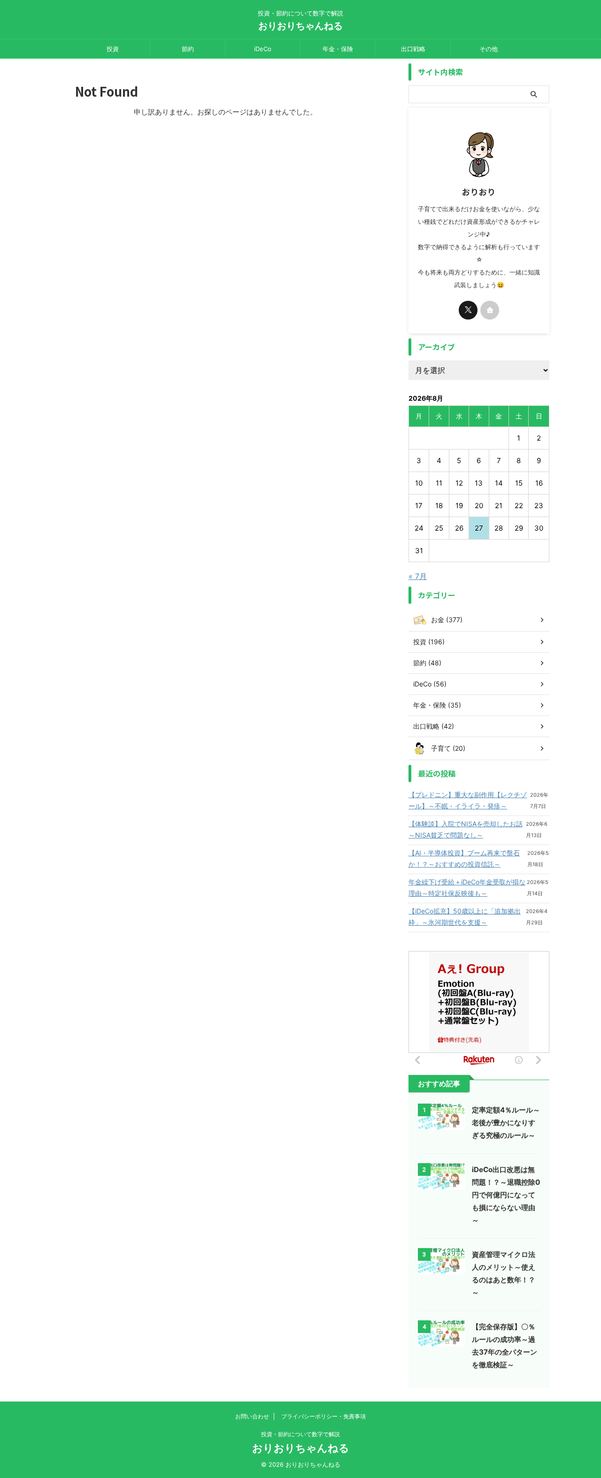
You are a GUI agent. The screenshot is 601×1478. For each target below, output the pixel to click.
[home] (489, 310)
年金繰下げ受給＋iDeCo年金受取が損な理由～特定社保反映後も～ (466, 887)
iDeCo (262, 49)
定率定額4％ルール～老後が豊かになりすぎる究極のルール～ (506, 1122)
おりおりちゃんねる (300, 25)
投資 (113, 49)
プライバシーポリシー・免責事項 (323, 1416)
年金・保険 (338, 49)
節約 (188, 49)
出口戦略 (413, 49)
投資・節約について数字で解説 (300, 1434)
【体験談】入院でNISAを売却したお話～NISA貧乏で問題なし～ (465, 829)
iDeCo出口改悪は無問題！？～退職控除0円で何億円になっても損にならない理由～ (506, 1195)
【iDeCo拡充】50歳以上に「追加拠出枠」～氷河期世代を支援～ (464, 916)
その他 (488, 49)
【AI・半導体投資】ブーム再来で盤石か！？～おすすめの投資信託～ (464, 858)
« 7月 (417, 576)
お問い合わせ (252, 1416)
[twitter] (468, 310)
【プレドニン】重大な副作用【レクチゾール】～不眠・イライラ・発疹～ (467, 800)
